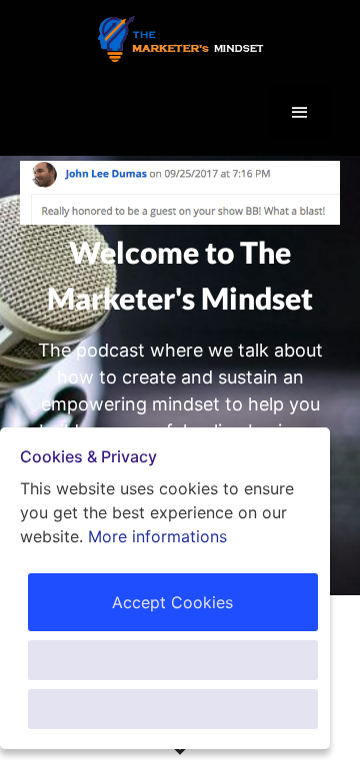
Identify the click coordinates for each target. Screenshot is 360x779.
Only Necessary (173, 709)
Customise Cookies (172, 660)
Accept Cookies (172, 602)
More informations (157, 536)
